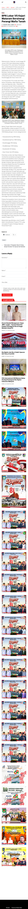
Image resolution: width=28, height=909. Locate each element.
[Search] (25, 2)
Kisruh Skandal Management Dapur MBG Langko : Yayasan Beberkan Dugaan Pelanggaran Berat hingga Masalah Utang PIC (13, 325)
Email (4, 276)
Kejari (4, 240)
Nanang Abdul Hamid (8, 24)
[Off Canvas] (2, 2)
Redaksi (8, 907)
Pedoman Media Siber (17, 907)
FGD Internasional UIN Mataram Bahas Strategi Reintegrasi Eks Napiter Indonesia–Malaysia (13, 379)
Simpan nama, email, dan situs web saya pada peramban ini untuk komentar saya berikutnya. (14, 290)
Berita (3, 12)
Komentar (5, 257)
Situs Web (4, 282)
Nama (4, 270)
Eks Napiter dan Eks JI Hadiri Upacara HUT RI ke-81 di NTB (13, 353)
